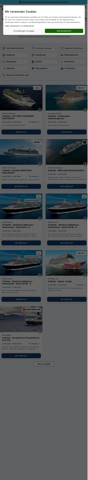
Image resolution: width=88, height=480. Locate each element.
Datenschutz (29, 26)
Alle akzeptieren (64, 31)
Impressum (14, 26)
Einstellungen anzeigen (24, 31)
